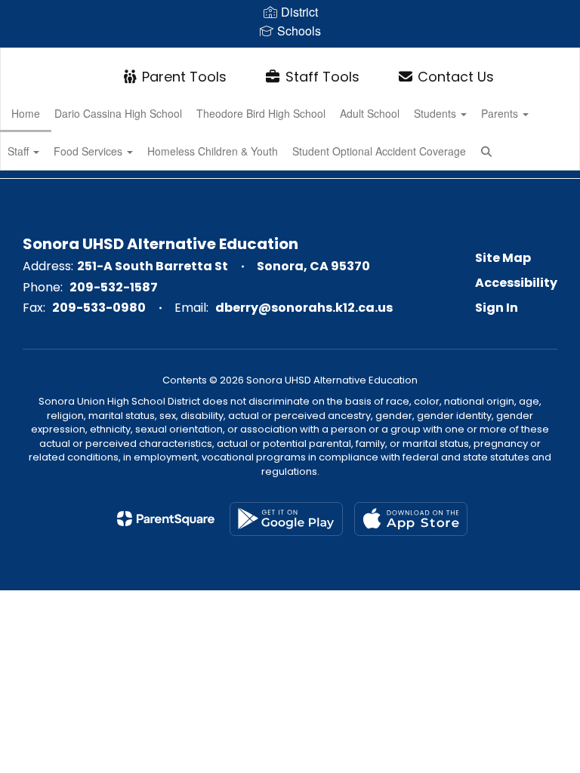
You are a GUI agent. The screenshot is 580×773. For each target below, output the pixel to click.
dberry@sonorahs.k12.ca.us (304, 307)
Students (436, 113)
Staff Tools (322, 76)
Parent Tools (184, 76)
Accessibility (516, 282)
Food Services (89, 151)
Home (25, 113)
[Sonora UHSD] (290, 57)
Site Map (503, 257)
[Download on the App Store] (410, 519)
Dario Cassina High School (118, 113)
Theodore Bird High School (260, 113)
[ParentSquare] (165, 518)
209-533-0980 (99, 307)
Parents (501, 113)
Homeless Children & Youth (212, 151)
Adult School (370, 113)
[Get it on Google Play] (286, 519)
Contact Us (456, 76)
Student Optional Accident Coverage (379, 151)
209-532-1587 (113, 287)
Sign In (496, 307)
